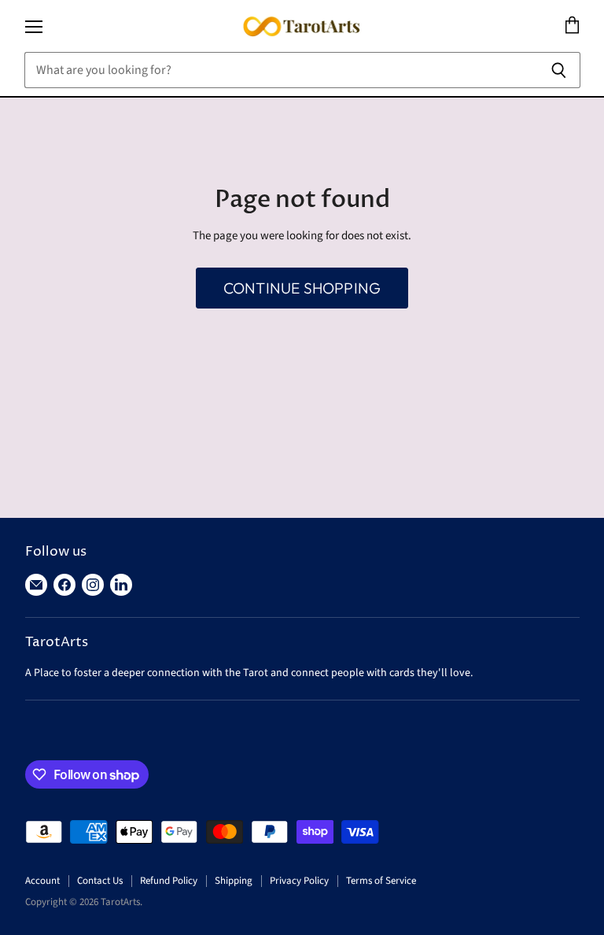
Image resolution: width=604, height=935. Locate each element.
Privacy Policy (299, 881)
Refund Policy (168, 881)
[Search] (559, 70)
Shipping (233, 881)
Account (42, 881)
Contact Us (100, 881)
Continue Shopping (302, 288)
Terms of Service (381, 881)
